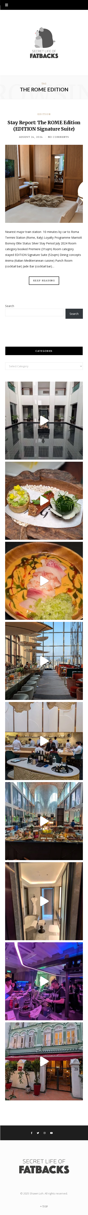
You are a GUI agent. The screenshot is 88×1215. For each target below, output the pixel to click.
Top (45, 1206)
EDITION (44, 114)
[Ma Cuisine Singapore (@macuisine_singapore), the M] (44, 1061)
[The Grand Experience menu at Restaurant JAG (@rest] (44, 501)
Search (9, 306)
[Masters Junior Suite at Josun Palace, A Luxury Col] (44, 901)
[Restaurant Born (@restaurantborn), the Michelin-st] (44, 741)
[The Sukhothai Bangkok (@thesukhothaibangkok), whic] (44, 421)
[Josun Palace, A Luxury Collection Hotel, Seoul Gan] (44, 661)
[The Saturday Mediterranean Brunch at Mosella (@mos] (44, 821)
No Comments (58, 137)
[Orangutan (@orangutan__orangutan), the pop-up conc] (44, 581)
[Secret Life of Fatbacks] (44, 42)
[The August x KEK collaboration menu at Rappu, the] (44, 981)
